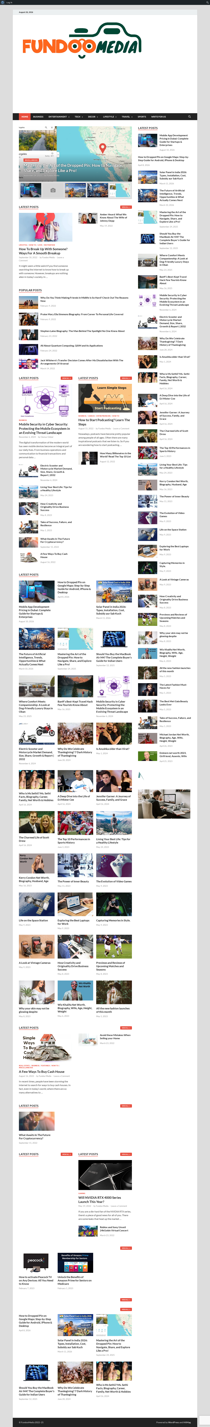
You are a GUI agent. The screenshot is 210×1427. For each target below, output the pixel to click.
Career (91, 416)
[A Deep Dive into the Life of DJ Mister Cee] (75, 780)
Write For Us (158, 116)
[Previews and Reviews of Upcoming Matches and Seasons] (114, 946)
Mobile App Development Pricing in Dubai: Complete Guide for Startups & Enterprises (35, 612)
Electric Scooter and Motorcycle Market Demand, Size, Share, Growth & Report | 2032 (56, 470)
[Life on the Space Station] (37, 903)
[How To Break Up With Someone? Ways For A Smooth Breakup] (45, 214)
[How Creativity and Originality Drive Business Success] (28, 504)
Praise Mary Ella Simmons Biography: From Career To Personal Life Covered (81, 314)
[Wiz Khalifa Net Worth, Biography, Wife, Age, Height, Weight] (75, 990)
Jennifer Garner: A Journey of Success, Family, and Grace (113, 798)
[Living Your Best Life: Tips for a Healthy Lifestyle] (28, 487)
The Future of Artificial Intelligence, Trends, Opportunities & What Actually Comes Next (32, 659)
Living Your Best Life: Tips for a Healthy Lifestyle (56, 488)
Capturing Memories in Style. (113, 920)
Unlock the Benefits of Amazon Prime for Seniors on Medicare (75, 1280)
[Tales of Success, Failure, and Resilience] (28, 522)
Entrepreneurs (103, 416)
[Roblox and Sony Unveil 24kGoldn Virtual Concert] (88, 1227)
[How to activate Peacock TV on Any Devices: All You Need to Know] (37, 1262)
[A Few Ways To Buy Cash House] (28, 554)
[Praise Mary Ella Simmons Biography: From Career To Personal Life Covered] (28, 314)
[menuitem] (2, 2)
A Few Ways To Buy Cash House (41, 1071)
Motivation (49, 245)
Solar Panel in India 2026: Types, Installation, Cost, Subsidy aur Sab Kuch (111, 610)
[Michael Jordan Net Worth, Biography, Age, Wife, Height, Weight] (147, 734)
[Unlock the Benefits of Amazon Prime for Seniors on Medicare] (75, 1262)
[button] (127, 154)
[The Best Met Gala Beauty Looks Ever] (147, 701)
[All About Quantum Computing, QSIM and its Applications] (28, 345)
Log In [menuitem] (9, 2)
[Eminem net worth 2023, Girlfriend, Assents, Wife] (147, 753)
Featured (45, 1066)
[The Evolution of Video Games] (114, 864)
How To (32, 245)
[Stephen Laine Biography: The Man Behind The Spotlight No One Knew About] (28, 331)
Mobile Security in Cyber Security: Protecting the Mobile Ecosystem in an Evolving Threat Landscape (44, 428)
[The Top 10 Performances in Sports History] (75, 822)
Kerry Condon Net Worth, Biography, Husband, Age (34, 879)
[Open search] (189, 116)
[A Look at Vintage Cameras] (37, 946)
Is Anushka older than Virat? (112, 748)
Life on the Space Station (33, 920)
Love (40, 245)
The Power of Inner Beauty (73, 881)
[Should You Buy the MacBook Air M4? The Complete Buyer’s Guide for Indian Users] (114, 638)
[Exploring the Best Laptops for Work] (75, 903)
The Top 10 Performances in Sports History (74, 841)
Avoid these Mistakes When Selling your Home (115, 1037)
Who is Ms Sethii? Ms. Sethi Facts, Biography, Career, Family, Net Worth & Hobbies (36, 797)
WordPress (173, 1422)
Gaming (81, 1193)
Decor (91, 116)
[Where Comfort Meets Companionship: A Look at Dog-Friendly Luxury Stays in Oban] (37, 685)
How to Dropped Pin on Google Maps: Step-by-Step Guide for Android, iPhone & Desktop (74, 587)
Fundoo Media (50, 175)
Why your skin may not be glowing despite (34, 1010)
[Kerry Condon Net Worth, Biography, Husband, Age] (37, 863)
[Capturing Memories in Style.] (114, 903)
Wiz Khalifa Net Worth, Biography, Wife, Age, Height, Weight (75, 1008)
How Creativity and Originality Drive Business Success (54, 507)
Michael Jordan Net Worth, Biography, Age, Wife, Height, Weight (174, 737)
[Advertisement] (105, 90)
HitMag (187, 1422)
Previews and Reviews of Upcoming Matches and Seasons (110, 966)
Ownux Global (47, 437)
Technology (35, 160)
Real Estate (24, 1066)
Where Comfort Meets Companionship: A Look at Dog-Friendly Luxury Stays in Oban (36, 706)
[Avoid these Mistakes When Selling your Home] (88, 1035)
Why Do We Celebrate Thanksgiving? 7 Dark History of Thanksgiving (75, 752)
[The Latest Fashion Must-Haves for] (147, 684)
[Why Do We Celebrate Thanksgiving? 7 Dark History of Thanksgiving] (75, 733)
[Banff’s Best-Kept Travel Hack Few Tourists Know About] (75, 685)
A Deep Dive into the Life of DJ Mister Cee (74, 798)
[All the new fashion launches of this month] (114, 991)
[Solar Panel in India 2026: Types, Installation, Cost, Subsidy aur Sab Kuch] (114, 591)
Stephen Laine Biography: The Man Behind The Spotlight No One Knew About (82, 330)
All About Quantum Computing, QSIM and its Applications (71, 345)
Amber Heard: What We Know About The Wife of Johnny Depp (113, 217)
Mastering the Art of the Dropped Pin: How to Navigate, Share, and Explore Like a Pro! (74, 659)
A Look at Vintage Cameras (34, 962)
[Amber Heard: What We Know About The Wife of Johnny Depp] (88, 214)
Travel (126, 116)
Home (25, 116)
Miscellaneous (26, 1068)
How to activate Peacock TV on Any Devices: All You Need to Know (36, 1280)
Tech (77, 116)
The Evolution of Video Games (114, 881)
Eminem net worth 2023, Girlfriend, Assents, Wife (173, 754)
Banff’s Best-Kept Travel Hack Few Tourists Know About (75, 703)
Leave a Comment (121, 428)
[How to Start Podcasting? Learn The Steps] (105, 399)
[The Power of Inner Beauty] (75, 864)
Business (38, 116)
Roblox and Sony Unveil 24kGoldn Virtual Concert (114, 1229)
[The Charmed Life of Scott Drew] (37, 821)
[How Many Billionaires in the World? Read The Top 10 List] (88, 453)
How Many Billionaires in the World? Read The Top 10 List (115, 455)
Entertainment (58, 116)
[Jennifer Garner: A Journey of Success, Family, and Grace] (114, 780)
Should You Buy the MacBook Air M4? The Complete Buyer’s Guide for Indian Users (114, 657)
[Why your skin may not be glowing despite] (37, 991)
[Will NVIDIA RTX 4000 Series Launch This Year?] (105, 1175)
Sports (142, 116)
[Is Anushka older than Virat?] (114, 733)
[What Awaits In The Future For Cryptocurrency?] (28, 539)
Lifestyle (108, 116)
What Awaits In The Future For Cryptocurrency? (55, 540)
